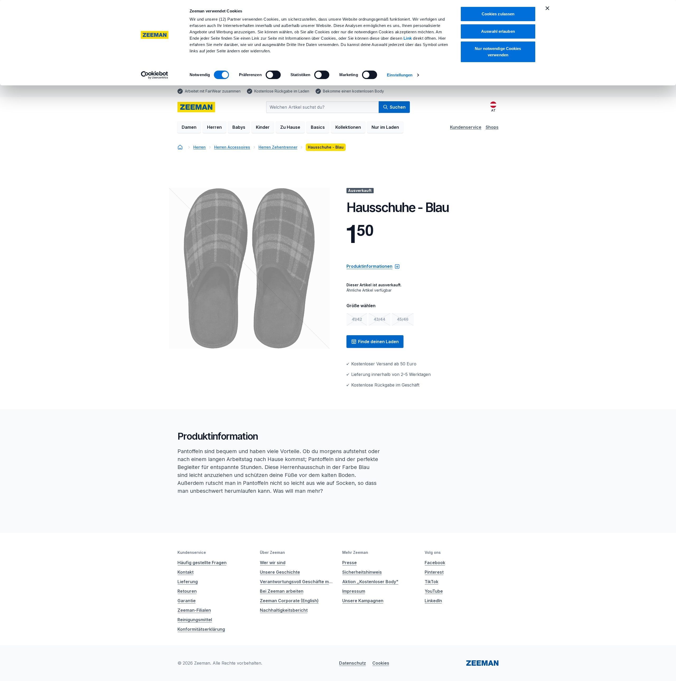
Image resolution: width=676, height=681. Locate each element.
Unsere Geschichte (280, 572)
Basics (318, 127)
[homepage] (196, 107)
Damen (189, 127)
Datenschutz (352, 663)
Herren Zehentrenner (278, 147)
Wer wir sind (272, 562)
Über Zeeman (272, 552)
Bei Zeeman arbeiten (281, 591)
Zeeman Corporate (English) (289, 600)
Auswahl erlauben (498, 31)
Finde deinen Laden (378, 341)
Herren (214, 127)
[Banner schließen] (547, 8)
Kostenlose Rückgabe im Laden (281, 91)
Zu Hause (290, 127)
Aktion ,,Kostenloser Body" (370, 581)
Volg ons (433, 552)
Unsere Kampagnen (362, 600)
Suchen (398, 107)
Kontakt (185, 572)
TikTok (431, 581)
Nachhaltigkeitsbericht (284, 610)
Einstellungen (399, 75)
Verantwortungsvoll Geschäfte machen (297, 581)
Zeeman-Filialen (194, 610)
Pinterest (434, 572)
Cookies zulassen (498, 14)
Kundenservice (465, 127)
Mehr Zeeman (355, 552)
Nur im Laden (385, 127)
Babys (238, 127)
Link (408, 38)
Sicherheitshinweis (362, 572)
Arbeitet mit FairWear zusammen (213, 91)
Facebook (435, 562)
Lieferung (187, 581)
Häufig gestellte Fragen (202, 562)
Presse (349, 562)
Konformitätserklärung (201, 629)
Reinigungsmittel (194, 619)
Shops (492, 127)
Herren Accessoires (232, 147)
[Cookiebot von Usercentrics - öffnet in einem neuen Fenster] (155, 75)
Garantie (186, 600)
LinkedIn (433, 600)
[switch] (273, 75)
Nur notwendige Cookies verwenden (498, 51)
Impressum (353, 591)
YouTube (434, 591)
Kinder (263, 127)
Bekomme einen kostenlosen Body (353, 91)
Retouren (187, 591)
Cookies (380, 663)
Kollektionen (348, 127)
